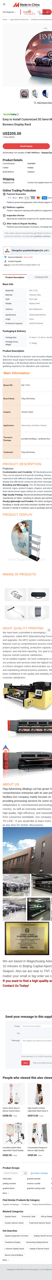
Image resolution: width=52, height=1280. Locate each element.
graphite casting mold (36, 1188)
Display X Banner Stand (39, 1248)
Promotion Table (28, 1216)
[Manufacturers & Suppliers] (26, 4)
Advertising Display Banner (37, 1242)
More (5, 1260)
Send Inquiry (26, 146)
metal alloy (7, 1178)
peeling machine (9, 1183)
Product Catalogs (40, 1173)
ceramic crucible (33, 1183)
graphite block (8, 1188)
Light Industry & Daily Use (19, 19)
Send (25, 1063)
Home (5, 19)
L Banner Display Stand (14, 1248)
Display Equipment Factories (16, 1235)
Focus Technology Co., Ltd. (34, 1269)
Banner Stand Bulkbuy (14, 1255)
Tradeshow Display (12, 1242)
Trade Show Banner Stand (40, 1223)
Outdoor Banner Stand (14, 1223)
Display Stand (10, 1216)
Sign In (7, 264)
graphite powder (34, 1178)
